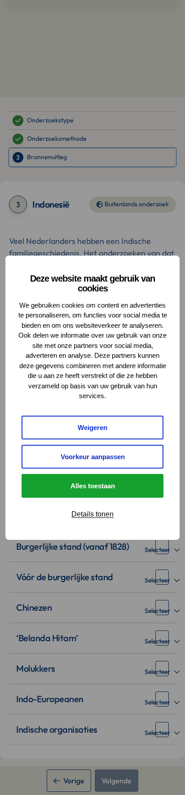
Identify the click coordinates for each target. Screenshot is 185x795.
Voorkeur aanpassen (93, 456)
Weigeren (92, 427)
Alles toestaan (92, 486)
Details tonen (92, 514)
